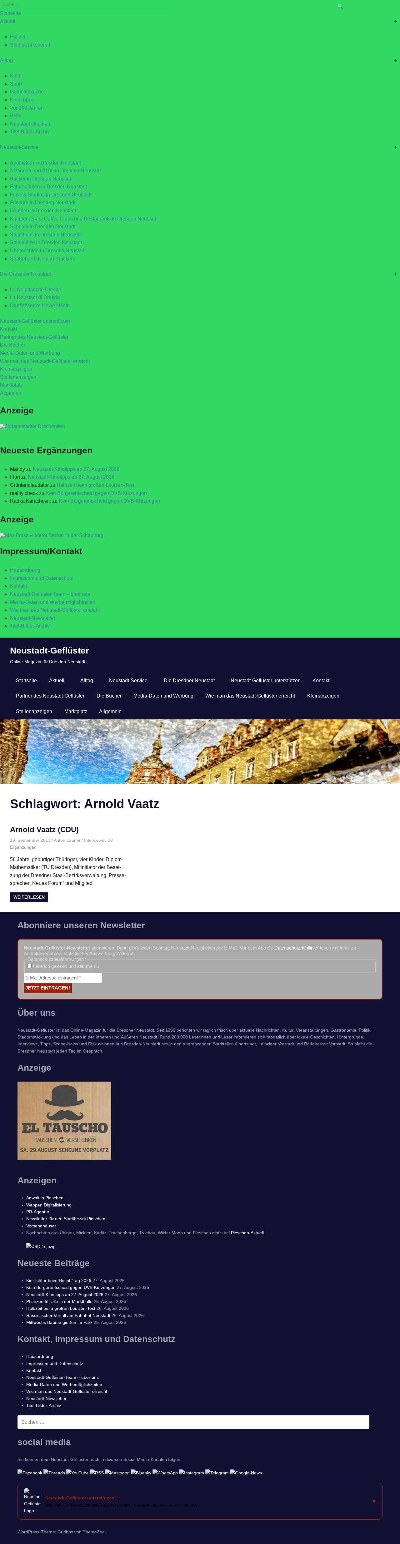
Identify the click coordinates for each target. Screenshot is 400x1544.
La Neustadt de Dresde (35, 289)
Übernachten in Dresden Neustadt (48, 250)
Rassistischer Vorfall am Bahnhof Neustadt (68, 1315)
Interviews (94, 840)
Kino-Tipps (22, 99)
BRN (15, 115)
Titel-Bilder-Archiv (30, 131)
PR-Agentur (37, 1211)
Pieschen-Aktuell (247, 1232)
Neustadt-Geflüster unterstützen (35, 321)
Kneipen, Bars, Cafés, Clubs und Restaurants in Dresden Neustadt (84, 218)
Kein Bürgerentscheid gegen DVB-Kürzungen (96, 493)
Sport (16, 83)
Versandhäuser (41, 1225)
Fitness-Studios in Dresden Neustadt (51, 194)
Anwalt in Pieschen (44, 1197)
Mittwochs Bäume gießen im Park (59, 1322)
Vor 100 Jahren (27, 108)
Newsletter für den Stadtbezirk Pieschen (65, 1218)
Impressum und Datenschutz (41, 578)
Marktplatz (11, 384)
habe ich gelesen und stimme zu (65, 966)
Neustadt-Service (19, 147)
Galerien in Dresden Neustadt (43, 210)
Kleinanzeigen (16, 369)
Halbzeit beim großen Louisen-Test (95, 485)
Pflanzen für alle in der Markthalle (59, 1301)
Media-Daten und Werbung (30, 353)
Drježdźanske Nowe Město (40, 305)
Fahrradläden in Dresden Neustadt (48, 186)
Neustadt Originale (31, 123)
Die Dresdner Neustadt (25, 274)
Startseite (10, 13)
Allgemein (11, 393)
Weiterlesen (29, 897)
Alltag (6, 60)
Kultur (16, 75)
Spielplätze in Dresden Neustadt (46, 242)
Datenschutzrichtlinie (295, 947)
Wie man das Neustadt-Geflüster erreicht (45, 361)
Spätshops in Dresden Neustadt (45, 234)
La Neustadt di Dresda (35, 297)
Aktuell (7, 21)
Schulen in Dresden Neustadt (42, 226)
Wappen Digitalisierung (49, 1204)
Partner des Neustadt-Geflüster (34, 337)
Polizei (17, 36)
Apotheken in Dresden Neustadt (45, 162)
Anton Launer (67, 840)
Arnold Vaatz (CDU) (44, 829)
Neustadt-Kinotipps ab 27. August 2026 (76, 469)
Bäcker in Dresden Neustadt (41, 178)
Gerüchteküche (27, 91)
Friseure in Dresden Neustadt (42, 202)
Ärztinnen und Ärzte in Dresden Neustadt (55, 170)
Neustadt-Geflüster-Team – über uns (50, 594)
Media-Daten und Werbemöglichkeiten (52, 602)
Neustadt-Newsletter (32, 618)
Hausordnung (25, 570)
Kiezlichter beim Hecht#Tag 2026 (58, 1280)
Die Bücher (12, 345)
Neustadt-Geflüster (49, 650)
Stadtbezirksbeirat (30, 44)
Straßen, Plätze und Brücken (42, 258)
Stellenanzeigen (18, 377)
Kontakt (8, 329)
